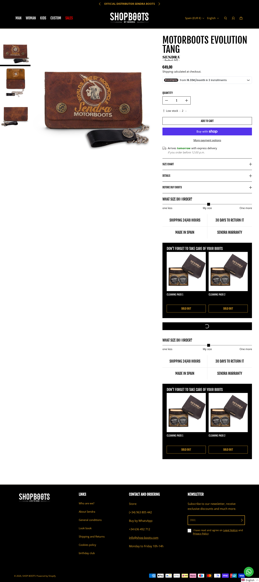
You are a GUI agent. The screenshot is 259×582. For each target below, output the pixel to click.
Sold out (186, 308)
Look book (85, 528)
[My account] (233, 18)
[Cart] (241, 18)
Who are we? (86, 503)
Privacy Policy (201, 533)
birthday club (87, 553)
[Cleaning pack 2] (228, 271)
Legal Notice (230, 530)
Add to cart (207, 121)
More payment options (207, 140)
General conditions (90, 520)
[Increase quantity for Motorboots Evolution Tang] (186, 100)
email (193, 520)
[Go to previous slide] (100, 4)
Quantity (167, 93)
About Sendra (87, 512)
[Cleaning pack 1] (186, 271)
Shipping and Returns (92, 536)
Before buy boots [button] (172, 187)
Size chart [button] (168, 164)
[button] (250, 580)
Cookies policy (87, 545)
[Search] (225, 18)
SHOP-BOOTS (29, 575)
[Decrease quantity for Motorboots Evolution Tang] (166, 100)
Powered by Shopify (46, 575)
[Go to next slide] (159, 4)
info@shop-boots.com (143, 538)
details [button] (166, 175)
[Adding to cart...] (207, 326)
